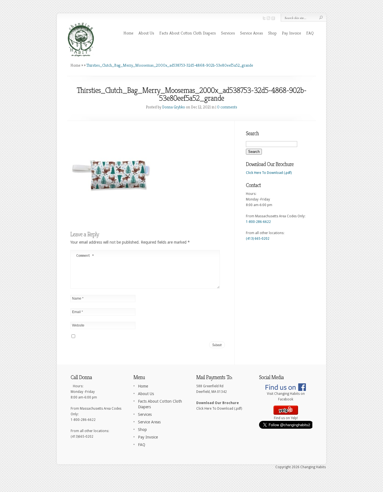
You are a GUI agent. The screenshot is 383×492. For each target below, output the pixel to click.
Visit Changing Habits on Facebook (286, 396)
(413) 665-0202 (257, 239)
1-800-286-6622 (258, 222)
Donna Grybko (173, 106)
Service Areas (251, 33)
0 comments (227, 106)
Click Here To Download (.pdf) (269, 173)
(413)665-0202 (82, 437)
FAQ (310, 33)
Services (228, 33)
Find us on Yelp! (286, 418)
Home (128, 33)
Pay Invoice (291, 33)
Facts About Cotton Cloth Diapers (187, 33)
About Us (146, 33)
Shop (272, 33)
